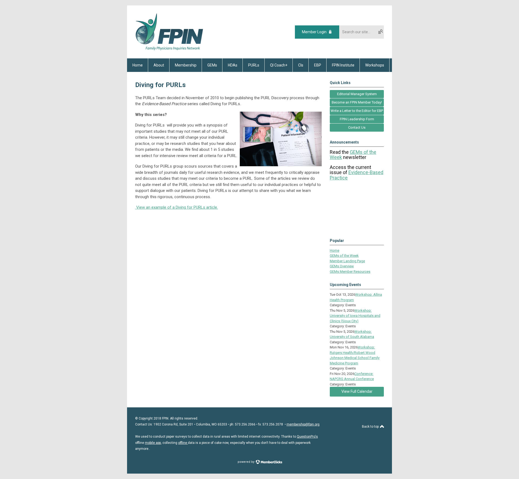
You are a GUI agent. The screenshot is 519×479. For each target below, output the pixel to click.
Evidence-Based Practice (356, 175)
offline (183, 443)
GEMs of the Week (344, 256)
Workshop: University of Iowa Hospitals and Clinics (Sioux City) (355, 315)
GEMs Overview (342, 266)
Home (334, 250)
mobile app (153, 443)
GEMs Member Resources (350, 272)
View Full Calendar (356, 391)
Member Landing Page (347, 261)
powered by (246, 462)
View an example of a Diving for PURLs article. (177, 207)
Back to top (371, 426)
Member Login (314, 32)
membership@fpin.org (303, 424)
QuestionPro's (307, 436)
